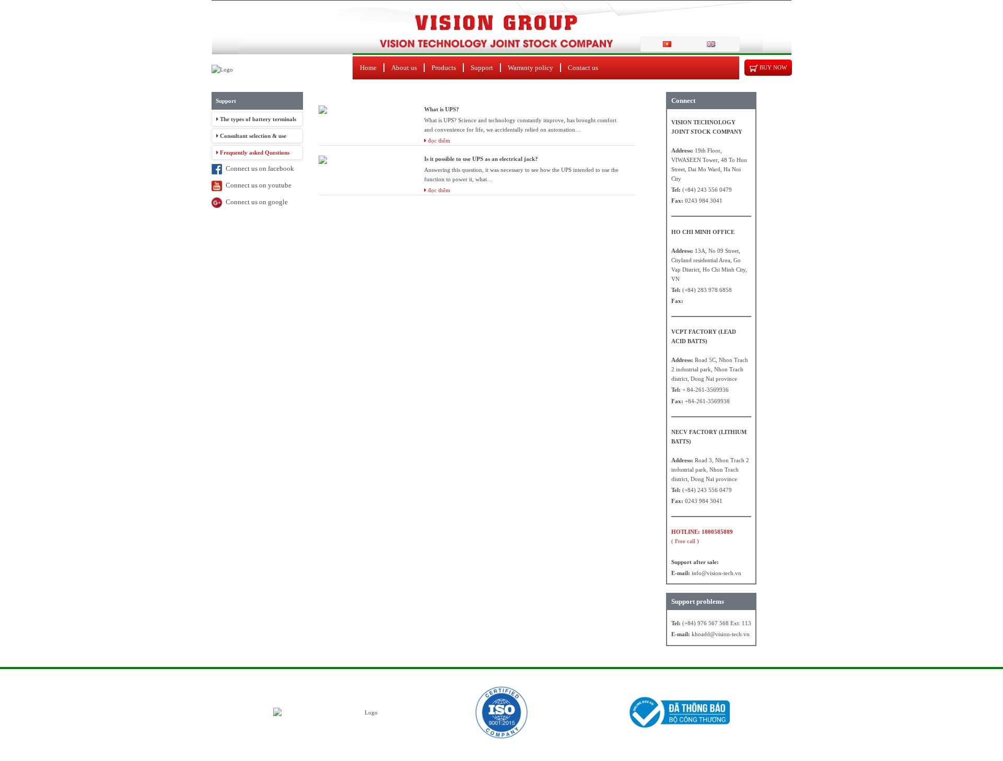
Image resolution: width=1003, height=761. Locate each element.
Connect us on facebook (258, 168)
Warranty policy (530, 68)
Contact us (583, 68)
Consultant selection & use (252, 136)
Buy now (772, 67)
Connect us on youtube (256, 185)
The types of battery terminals (257, 119)
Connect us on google (255, 202)
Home (368, 68)
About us (404, 68)
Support (482, 68)
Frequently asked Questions (253, 152)
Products (443, 68)
